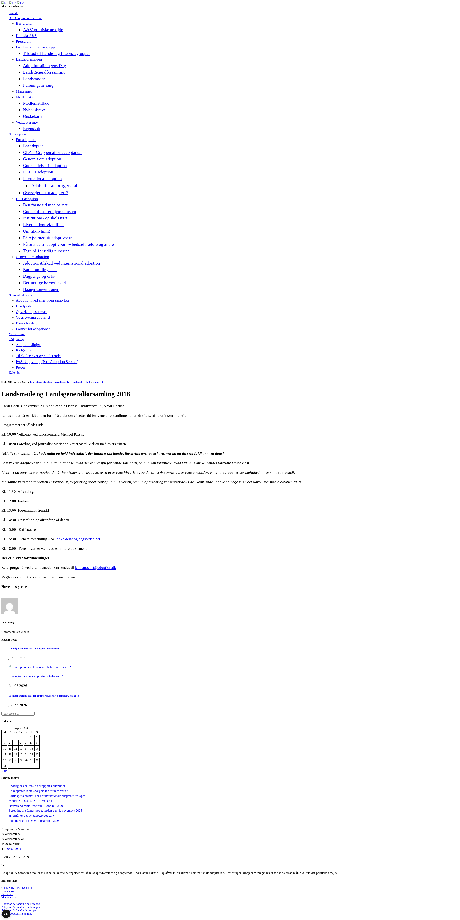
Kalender (14, 372)
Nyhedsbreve (34, 109)
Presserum (23, 41)
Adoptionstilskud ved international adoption (61, 263)
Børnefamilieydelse (40, 269)
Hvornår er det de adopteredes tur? (31, 815)
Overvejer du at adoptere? (45, 192)
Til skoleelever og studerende (38, 356)
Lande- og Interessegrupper (37, 47)
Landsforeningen (29, 59)
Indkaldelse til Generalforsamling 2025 (34, 820)
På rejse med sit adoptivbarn (47, 237)
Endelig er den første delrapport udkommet (34, 648)
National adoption (20, 295)
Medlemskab (25, 97)
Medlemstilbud (36, 103)
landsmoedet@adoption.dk (95, 567)
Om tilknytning (36, 231)
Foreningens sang (38, 85)
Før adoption (26, 139)
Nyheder (87, 382)
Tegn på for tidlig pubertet (46, 250)
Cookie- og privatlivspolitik (17, 887)
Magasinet (24, 91)
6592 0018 (14, 848)
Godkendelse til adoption (45, 165)
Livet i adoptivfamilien (43, 224)
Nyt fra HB (98, 382)
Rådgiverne (24, 350)
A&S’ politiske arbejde (43, 29)
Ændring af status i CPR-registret (30, 800)
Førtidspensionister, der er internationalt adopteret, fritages (44, 695)
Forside (13, 13)
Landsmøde (77, 382)
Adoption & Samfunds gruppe (18, 910)
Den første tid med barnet (45, 204)
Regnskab (31, 128)
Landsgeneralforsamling (44, 72)
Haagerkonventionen (41, 289)
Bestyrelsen (24, 23)
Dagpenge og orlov (39, 276)
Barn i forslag (26, 323)
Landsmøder (34, 78)
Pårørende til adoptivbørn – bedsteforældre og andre (68, 244)
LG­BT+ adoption (38, 171)
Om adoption (17, 134)
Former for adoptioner (33, 329)
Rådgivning (16, 339)
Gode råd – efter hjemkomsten (49, 211)
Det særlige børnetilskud (44, 282)
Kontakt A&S (26, 35)
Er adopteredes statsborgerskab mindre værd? (36, 676)
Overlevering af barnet (33, 317)
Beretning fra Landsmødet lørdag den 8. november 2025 (45, 810)
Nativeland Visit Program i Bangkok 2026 (36, 805)
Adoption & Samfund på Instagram (21, 907)
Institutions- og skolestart (45, 217)
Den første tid (26, 306)
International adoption (42, 178)
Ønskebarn (32, 116)
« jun (4, 770)
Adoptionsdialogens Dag (44, 65)
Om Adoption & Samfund (25, 18)
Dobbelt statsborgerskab (54, 185)
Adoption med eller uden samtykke (42, 300)
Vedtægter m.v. (27, 122)
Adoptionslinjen (28, 344)
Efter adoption (27, 199)
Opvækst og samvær (31, 311)
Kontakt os (7, 891)
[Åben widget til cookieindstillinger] (6, 914)
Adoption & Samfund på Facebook (21, 903)
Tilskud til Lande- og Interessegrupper (56, 53)
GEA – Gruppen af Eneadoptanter (52, 152)
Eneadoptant (34, 145)
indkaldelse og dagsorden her (78, 539)
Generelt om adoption (42, 158)
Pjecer (20, 367)
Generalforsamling (38, 382)
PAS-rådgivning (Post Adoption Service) (47, 361)
